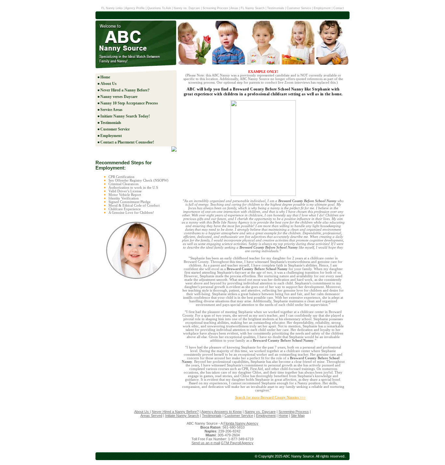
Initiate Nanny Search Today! (125, 116)
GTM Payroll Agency (237, 443)
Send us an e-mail (206, 443)
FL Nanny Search (253, 8)
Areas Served (151, 415)
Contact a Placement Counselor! (127, 142)
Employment (322, 8)
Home (105, 77)
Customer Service (299, 8)
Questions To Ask (159, 8)
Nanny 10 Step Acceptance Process (129, 103)
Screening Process (215, 8)
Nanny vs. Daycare (187, 8)
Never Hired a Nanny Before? (125, 90)
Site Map (298, 415)
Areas (234, 8)
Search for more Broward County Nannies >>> (270, 397)
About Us (108, 83)
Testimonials (275, 8)
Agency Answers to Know (221, 412)
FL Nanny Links (112, 8)
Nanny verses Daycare (118, 96)
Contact (338, 8)
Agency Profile (135, 8)
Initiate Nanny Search (182, 415)
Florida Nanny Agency (240, 423)
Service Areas (111, 109)
